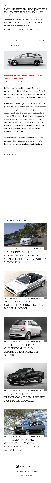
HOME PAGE (10, 30)
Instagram (17, 75)
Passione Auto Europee (14, 78)
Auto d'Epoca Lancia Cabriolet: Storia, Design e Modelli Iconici (23, 305)
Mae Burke (34, 471)
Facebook (8, 75)
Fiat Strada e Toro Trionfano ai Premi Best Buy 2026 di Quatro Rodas (24, 397)
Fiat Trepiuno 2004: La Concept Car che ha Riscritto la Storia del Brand (21, 350)
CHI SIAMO (39, 30)
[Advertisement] (25, 187)
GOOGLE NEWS (25, 30)
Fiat (15, 154)
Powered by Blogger (27, 466)
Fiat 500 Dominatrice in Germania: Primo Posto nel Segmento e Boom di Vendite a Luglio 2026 (25, 257)
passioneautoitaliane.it (32, 75)
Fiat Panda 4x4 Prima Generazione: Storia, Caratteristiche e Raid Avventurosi (21, 445)
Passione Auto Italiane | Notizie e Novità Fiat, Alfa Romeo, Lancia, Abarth (25, 12)
